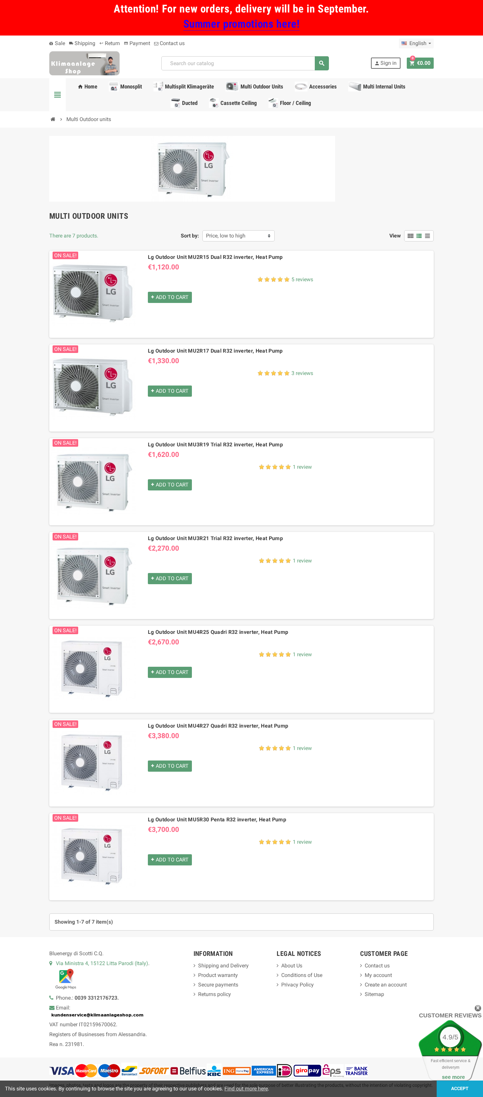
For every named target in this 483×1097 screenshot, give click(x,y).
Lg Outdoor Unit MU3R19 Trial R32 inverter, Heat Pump (215, 444)
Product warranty (218, 975)
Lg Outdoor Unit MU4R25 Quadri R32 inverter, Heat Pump (218, 632)
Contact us (171, 43)
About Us (291, 965)
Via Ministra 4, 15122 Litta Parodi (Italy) (102, 963)
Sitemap (374, 994)
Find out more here (246, 1088)
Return (109, 43)
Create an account (386, 985)
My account (378, 975)
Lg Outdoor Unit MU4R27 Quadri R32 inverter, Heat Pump (218, 726)
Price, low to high (225, 236)
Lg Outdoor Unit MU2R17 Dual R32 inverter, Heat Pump (215, 351)
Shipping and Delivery (223, 965)
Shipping (82, 43)
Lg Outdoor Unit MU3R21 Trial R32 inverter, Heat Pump (215, 538)
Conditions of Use (301, 975)
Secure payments (218, 985)
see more (453, 1077)
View (395, 236)
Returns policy (214, 994)
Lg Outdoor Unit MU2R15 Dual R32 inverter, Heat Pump (215, 257)
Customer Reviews (450, 1015)
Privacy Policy (297, 985)
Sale (59, 43)
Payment (137, 43)
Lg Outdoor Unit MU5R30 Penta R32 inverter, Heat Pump (217, 819)
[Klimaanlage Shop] (84, 63)
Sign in (385, 63)
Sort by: (190, 236)
